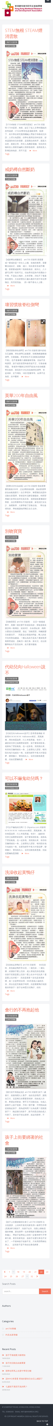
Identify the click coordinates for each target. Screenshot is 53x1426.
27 (22, 1276)
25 (11, 1276)
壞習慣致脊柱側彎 (22, 304)
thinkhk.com (12, 682)
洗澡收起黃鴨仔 (20, 872)
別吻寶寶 (13, 531)
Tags (7, 154)
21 (35, 1272)
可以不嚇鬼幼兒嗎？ (24, 778)
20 (30, 1272)
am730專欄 (11, 46)
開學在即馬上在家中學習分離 (18, 1370)
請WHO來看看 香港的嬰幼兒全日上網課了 (24, 1378)
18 (18, 1272)
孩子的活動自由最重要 (15, 1363)
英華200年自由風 (21, 395)
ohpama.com (12, 788)
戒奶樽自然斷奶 (20, 169)
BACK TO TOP (42, 1421)
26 (17, 1276)
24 (5, 1276)
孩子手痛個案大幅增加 (15, 1355)
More (34, 150)
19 (24, 1272)
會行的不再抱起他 (22, 1010)
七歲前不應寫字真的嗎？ (16, 1386)
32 (32, 1276)
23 (47, 1272)
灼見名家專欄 (11, 1334)
